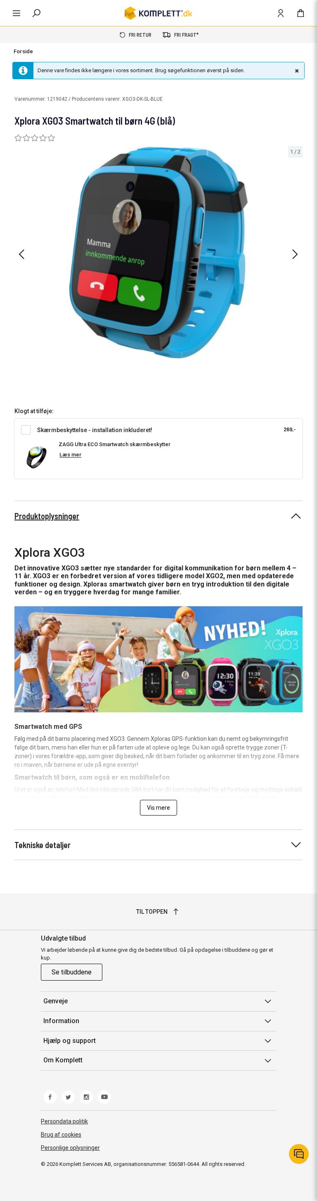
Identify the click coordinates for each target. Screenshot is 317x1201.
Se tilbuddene (72, 972)
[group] (158, 252)
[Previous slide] (21, 254)
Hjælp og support (69, 1041)
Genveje (55, 1001)
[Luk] (296, 70)
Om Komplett (63, 1060)
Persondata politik (64, 1121)
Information (61, 1021)
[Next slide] (295, 254)
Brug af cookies (61, 1134)
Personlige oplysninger (70, 1147)
